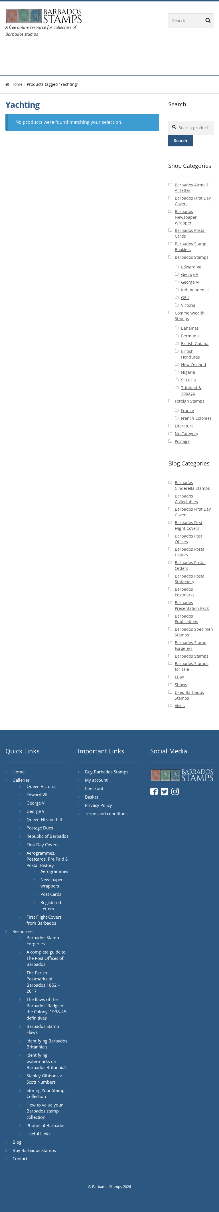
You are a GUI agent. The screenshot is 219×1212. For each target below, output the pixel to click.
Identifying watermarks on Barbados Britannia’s (47, 1061)
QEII (185, 297)
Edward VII (191, 267)
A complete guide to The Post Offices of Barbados (46, 958)
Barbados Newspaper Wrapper (186, 217)
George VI (190, 282)
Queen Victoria (41, 786)
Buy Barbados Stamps (34, 1150)
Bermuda (190, 336)
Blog (114, 50)
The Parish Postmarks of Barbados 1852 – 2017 (43, 982)
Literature (184, 426)
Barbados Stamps (191, 257)
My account (96, 780)
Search (180, 140)
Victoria (188, 305)
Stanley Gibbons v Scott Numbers (44, 1079)
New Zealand (193, 364)
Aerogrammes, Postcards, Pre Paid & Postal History (47, 859)
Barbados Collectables (186, 498)
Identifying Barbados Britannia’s (47, 1044)
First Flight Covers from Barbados (44, 920)
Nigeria (188, 372)
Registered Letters (50, 905)
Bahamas (190, 328)
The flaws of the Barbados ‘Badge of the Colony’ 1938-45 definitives (46, 1008)
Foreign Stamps (189, 401)
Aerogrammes (54, 871)
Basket (91, 797)
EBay (179, 677)
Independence (195, 289)
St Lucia (188, 380)
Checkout (94, 788)
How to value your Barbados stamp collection (45, 1111)
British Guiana (194, 343)
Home (17, 50)
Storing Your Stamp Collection (45, 1093)
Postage (182, 441)
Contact (137, 50)
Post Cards (50, 894)
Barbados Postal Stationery (190, 578)
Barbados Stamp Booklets (190, 246)
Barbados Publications (186, 618)
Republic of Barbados (47, 836)
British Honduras (190, 354)
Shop (16, 67)
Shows (181, 684)
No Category (186, 433)
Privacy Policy (98, 805)
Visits (180, 705)
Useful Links (38, 1134)
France (187, 410)
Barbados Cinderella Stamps (192, 485)
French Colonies (196, 418)
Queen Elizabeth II (44, 819)
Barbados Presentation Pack (192, 605)
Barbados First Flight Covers (188, 525)
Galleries (43, 50)
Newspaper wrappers (51, 883)
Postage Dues (40, 828)
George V (189, 274)
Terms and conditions (106, 813)
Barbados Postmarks (184, 592)
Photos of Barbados (46, 1125)
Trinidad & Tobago (191, 390)
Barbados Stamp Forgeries (190, 645)
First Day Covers (42, 844)
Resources (80, 50)
